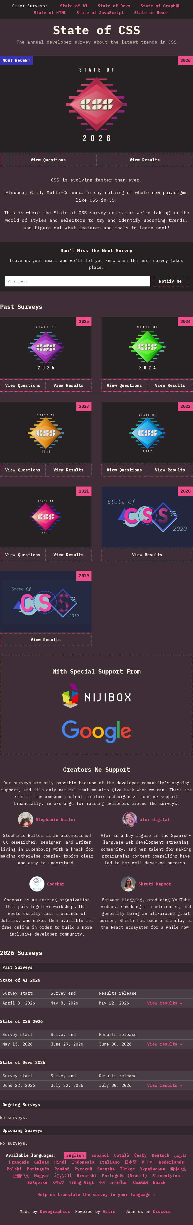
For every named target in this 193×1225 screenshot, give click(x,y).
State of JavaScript (100, 12)
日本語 (131, 1162)
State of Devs (114, 5)
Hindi (60, 1162)
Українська (152, 1168)
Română (62, 1168)
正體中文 (21, 1175)
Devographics (55, 1211)
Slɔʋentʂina (166, 1175)
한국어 (148, 1162)
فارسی (180, 1155)
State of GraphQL (160, 5)
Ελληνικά (37, 1182)
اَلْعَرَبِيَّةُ (63, 1175)
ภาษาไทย (118, 1182)
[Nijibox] (96, 696)
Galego (41, 1162)
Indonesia (83, 1162)
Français (19, 1162)
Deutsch (160, 1155)
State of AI (74, 5)
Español (100, 1155)
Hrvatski (87, 1175)
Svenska (106, 1168)
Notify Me (170, 281)
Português (38, 1168)
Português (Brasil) (124, 1175)
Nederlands (171, 1162)
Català (121, 1155)
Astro (109, 1211)
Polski (14, 1168)
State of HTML (50, 12)
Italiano (110, 1162)
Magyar (41, 1175)
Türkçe (127, 1168)
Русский (83, 1168)
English (75, 1155)
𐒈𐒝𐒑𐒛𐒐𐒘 (140, 1182)
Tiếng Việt (81, 1182)
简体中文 (178, 1168)
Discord (162, 1211)
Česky (140, 1155)
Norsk (159, 1182)
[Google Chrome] (96, 732)
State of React (151, 12)
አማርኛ (58, 1182)
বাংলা (102, 1182)
